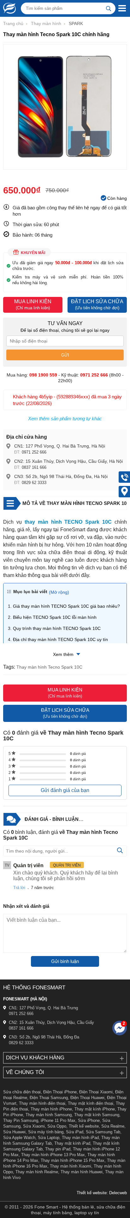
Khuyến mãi (33, 253)
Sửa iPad (74, 1132)
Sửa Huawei (14, 1132)
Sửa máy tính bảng (45, 1132)
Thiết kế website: (92, 1192)
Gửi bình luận (65, 961)
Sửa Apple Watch (19, 1137)
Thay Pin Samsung (20, 1120)
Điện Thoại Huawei (87, 1097)
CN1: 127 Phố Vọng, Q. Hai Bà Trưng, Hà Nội (59, 446)
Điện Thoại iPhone (60, 1092)
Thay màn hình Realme (36, 1171)
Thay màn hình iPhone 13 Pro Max (53, 1154)
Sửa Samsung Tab (103, 1132)
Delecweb (118, 1192)
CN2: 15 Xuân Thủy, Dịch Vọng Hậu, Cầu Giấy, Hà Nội (68, 461)
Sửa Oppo (56, 1126)
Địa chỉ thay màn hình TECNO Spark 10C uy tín (60, 639)
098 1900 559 (43, 374)
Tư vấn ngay (65, 323)
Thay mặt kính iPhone (94, 1109)
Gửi (65, 355)
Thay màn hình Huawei (82, 1171)
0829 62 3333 (34, 482)
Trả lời (19, 887)
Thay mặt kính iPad (72, 1143)
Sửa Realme (112, 1126)
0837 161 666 (34, 467)
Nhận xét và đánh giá (26, 906)
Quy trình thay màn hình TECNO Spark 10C (57, 628)
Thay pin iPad (57, 1149)
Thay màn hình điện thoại (42, 1103)
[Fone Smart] (8, 8)
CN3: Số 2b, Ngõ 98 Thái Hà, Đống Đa (44, 1037)
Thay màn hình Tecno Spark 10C (49, 667)
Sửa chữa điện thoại (22, 1092)
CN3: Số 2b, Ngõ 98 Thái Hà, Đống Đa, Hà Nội (61, 476)
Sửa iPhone (89, 1120)
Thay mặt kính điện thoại (90, 1103)
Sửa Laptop (48, 1137)
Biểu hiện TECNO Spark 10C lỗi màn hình (55, 617)
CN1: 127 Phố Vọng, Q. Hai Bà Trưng (43, 1007)
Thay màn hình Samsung (49, 1114)
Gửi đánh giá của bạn (65, 790)
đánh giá (78, 754)
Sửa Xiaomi (34, 1126)
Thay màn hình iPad (80, 1137)
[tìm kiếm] (108, 8)
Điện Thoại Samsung (49, 1097)
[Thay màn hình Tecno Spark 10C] (65, 166)
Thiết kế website (84, 1126)
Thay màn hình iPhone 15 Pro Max (72, 1160)
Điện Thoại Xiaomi (96, 1092)
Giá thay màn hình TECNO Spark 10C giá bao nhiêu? (66, 606)
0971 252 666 (34, 452)
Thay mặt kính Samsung (96, 1114)
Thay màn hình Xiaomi (70, 1166)
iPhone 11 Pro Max (58, 1120)
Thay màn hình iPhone (51, 1109)
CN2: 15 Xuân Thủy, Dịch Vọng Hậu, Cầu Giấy (51, 1022)
